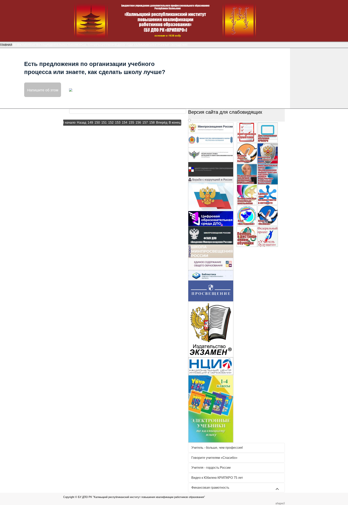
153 (117, 122)
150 (97, 122)
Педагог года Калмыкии (131, 44)
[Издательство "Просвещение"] (210, 290)
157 (145, 122)
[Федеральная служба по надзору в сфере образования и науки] (210, 154)
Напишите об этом (42, 89)
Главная (6, 44)
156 (138, 122)
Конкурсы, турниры (85, 44)
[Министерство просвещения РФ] (210, 127)
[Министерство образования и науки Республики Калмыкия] (210, 140)
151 (104, 122)
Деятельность (60, 44)
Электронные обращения (168, 44)
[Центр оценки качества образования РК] (210, 169)
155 (131, 122)
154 (124, 122)
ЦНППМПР (107, 44)
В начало (69, 122)
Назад (81, 122)
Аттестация (41, 44)
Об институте (22, 44)
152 (111, 122)
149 (90, 122)
